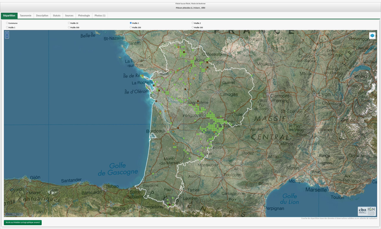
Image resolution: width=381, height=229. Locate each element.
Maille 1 (11, 28)
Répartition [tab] (9, 15)
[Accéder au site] (363, 211)
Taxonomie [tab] (25, 15)
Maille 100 (198, 28)
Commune (12, 23)
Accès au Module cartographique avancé (23, 222)
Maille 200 (136, 28)
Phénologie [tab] (84, 15)
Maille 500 (74, 28)
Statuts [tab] (56, 15)
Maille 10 (74, 23)
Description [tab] (42, 15)
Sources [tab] (69, 15)
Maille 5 (135, 23)
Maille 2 (197, 23)
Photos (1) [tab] (100, 15)
